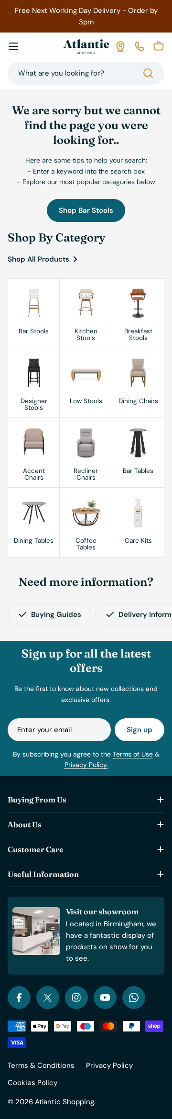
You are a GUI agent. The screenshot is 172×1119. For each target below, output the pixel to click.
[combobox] (86, 73)
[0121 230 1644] (139, 46)
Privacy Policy (109, 1065)
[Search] (148, 73)
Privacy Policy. (86, 764)
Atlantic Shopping (64, 1102)
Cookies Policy (32, 1082)
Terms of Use (133, 754)
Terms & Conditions (41, 1065)
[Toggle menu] (13, 46)
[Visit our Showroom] (120, 46)
